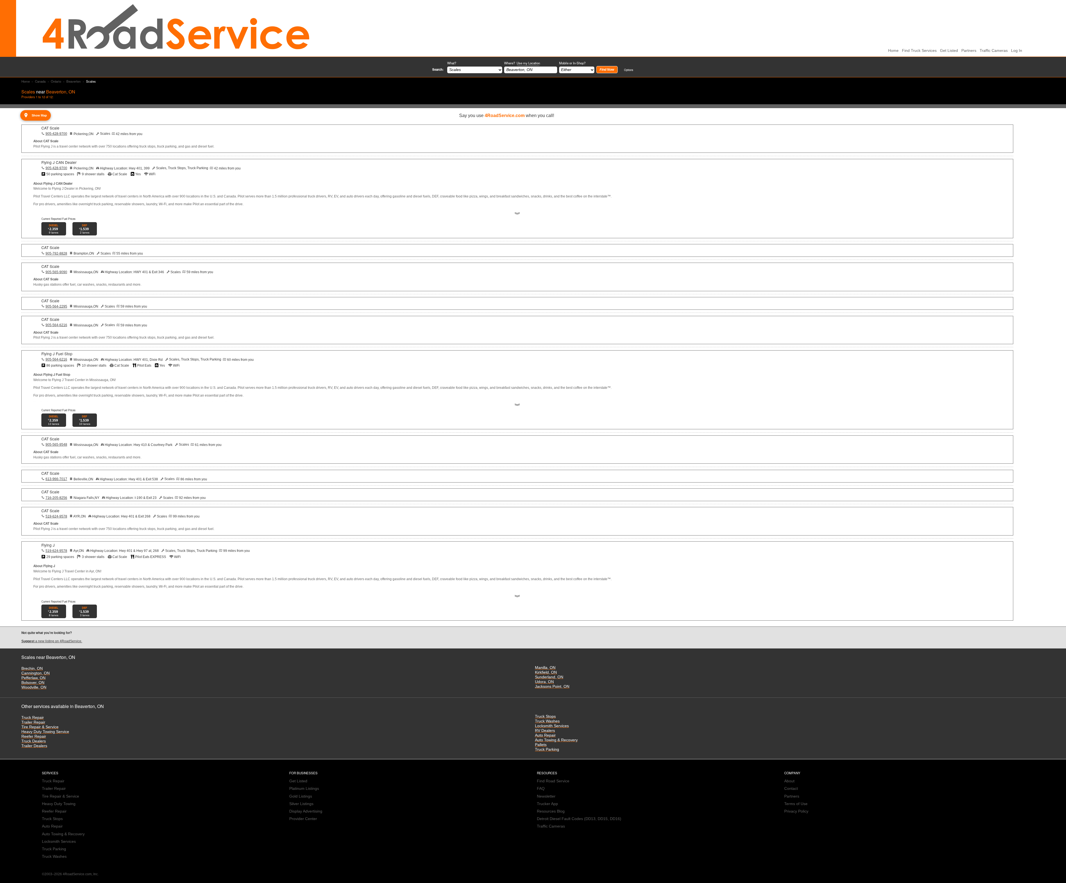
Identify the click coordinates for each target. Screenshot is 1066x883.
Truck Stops (545, 716)
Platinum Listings (304, 788)
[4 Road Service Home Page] (176, 28)
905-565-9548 (56, 444)
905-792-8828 (56, 253)
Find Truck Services (919, 51)
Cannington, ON (35, 673)
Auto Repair (545, 735)
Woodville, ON (33, 687)
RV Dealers (545, 731)
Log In (1016, 51)
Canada (40, 81)
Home (25, 81)
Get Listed (949, 51)
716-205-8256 (56, 497)
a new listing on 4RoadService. (51, 641)
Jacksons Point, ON (552, 686)
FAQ (541, 788)
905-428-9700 (56, 133)
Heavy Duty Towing (59, 804)
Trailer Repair (33, 722)
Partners (968, 51)
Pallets (541, 745)
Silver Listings (301, 804)
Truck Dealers (33, 741)
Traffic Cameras (994, 51)
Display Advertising (305, 811)
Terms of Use (796, 804)
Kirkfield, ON (546, 672)
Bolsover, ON (32, 683)
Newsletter (546, 796)
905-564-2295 (56, 306)
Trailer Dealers (34, 746)
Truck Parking (547, 749)
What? (451, 63)
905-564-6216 (56, 325)
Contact (791, 788)
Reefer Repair (33, 736)
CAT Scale (50, 128)
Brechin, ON (32, 668)
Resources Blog (551, 811)
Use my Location (528, 63)
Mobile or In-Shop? (572, 63)
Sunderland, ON (549, 677)
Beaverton (73, 81)
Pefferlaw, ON (33, 678)
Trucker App (547, 804)
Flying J (48, 545)
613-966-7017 (56, 479)
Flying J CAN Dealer (59, 162)
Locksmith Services (552, 726)
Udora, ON (544, 682)
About (789, 781)
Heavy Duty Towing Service (45, 732)
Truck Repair (32, 717)
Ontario (56, 81)
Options (628, 70)
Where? (522, 63)
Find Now (607, 69)
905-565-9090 (56, 272)
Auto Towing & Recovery (556, 740)
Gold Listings (300, 796)
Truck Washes (547, 721)
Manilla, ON (545, 668)
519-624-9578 (56, 516)
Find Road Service (553, 781)
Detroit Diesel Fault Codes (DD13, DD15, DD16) (579, 819)
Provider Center (303, 819)
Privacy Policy (796, 811)
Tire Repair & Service (40, 727)
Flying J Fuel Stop (56, 353)
